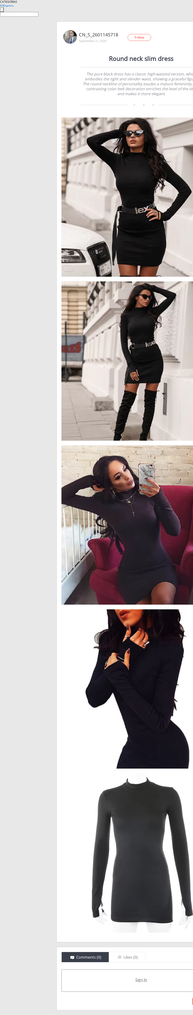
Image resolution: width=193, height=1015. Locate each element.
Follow (139, 37)
